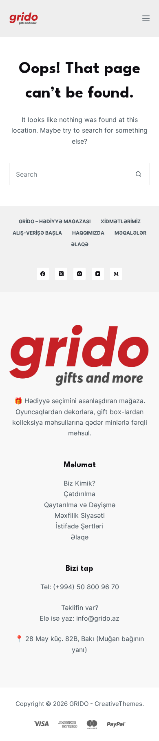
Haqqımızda (88, 233)
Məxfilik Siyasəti (80, 515)
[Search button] (138, 174)
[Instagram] (79, 274)
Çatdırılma (79, 494)
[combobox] (68, 174)
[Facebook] (43, 274)
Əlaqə (79, 244)
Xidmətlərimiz (121, 221)
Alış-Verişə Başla (37, 233)
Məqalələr (130, 233)
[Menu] (146, 18)
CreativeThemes (118, 704)
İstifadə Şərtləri (79, 526)
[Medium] (116, 274)
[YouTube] (98, 274)
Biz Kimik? (79, 483)
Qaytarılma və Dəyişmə (79, 505)
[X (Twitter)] (61, 274)
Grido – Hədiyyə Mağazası (55, 221)
